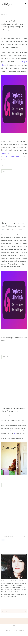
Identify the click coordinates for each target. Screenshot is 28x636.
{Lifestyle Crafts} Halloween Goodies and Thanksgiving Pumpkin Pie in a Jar (12, 25)
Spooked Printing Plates (11, 153)
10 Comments (19, 33)
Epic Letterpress (12, 157)
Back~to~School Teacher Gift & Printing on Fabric (13, 224)
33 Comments (19, 229)
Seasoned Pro (19, 630)
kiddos (15, 433)
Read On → (7, 171)
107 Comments (21, 415)
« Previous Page (8, 536)
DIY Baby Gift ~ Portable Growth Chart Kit (13, 410)
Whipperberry (9, 4)
